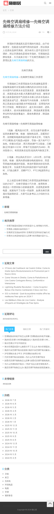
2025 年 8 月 (10, 440)
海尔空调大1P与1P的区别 (15, 343)
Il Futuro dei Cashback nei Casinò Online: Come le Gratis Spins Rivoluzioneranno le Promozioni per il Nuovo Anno (27, 271)
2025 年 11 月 (11, 429)
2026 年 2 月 (10, 418)
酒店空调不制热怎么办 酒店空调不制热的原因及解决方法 (27, 367)
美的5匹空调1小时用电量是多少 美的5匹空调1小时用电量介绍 (27, 339)
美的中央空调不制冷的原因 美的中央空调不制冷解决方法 (27, 350)
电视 (7, 488)
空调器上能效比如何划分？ (18, 229)
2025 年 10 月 (11, 432)
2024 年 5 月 (10, 454)
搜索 (47, 252)
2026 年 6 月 (10, 404)
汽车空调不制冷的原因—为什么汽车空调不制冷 (24, 357)
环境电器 (9, 484)
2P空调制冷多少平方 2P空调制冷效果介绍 (22, 353)
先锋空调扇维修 (19, 60)
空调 (12, 10)
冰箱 (7, 474)
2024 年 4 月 (10, 458)
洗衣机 (8, 481)
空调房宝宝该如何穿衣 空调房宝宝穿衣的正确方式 (28, 232)
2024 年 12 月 (11, 443)
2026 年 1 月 (10, 422)
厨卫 (7, 477)
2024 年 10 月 (11, 451)
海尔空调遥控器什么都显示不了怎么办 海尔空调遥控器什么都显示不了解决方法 (27, 346)
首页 (5, 10)
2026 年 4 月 (10, 411)
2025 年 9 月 (10, 436)
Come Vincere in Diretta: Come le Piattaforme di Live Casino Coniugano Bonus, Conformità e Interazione (26, 280)
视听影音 (9, 495)
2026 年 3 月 (10, 414)
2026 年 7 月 (10, 400)
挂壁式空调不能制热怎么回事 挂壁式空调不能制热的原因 (27, 360)
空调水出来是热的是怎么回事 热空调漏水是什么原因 (29, 235)
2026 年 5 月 (10, 407)
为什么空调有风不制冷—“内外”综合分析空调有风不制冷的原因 (27, 364)
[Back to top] (50, 504)
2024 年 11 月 (11, 447)
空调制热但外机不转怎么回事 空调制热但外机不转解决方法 (27, 336)
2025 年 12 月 (11, 425)
